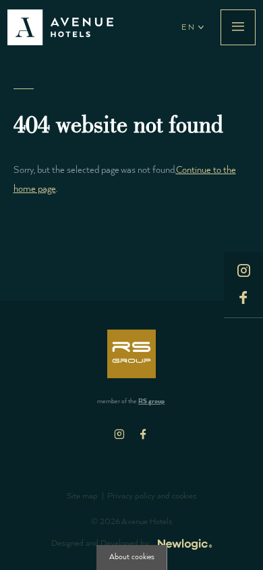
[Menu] (238, 27)
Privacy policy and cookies (151, 496)
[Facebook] (143, 434)
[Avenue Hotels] (60, 27)
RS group (151, 401)
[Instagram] (119, 434)
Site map (82, 496)
